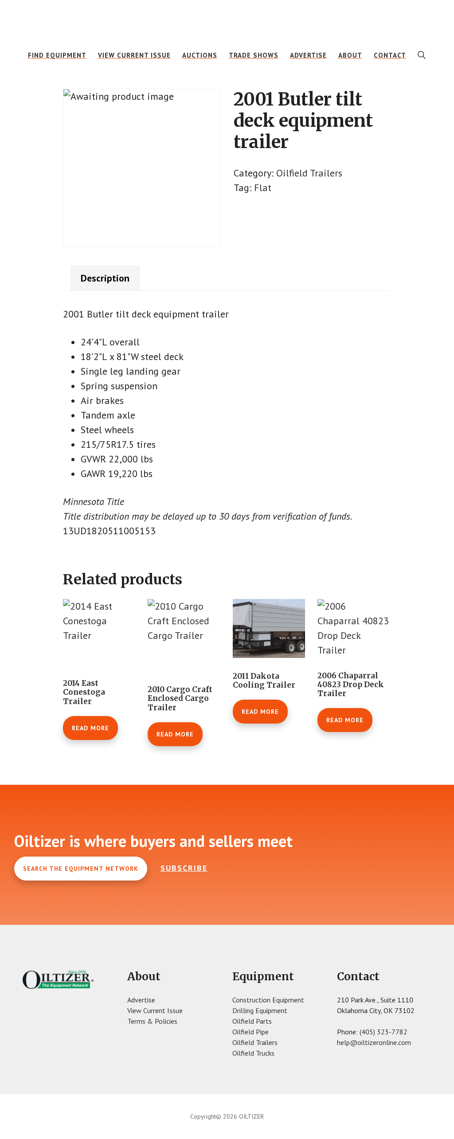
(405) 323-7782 (383, 1031)
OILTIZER (227, 19)
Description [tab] (105, 278)
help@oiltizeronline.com (374, 1042)
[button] (422, 55)
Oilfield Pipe (250, 1031)
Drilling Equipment (259, 1010)
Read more (90, 728)
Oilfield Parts (252, 1021)
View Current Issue (155, 1010)
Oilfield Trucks (253, 1053)
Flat (262, 187)
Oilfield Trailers (309, 173)
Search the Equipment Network (80, 869)
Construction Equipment (268, 999)
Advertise (141, 999)
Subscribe (183, 868)
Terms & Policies (152, 1021)
